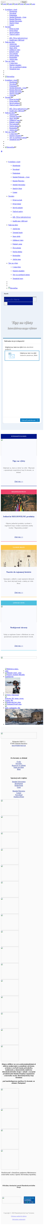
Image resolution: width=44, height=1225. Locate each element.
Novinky (19, 763)
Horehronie (19, 783)
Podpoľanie (19, 785)
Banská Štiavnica (19, 791)
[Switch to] (9, 76)
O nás (19, 762)
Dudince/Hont (19, 797)
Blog (19, 769)
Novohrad (18, 795)
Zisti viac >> (19, 481)
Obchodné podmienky (18, 1219)
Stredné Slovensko (19, 782)
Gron (19, 787)
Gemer (18, 793)
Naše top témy (19, 767)
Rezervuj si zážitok (19, 765)
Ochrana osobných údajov (19, 1216)
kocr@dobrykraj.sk (19, 745)
